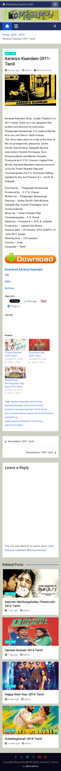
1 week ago (14, 743)
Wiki (7, 274)
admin (28, 70)
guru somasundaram (16, 413)
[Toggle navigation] (16, 26)
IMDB (7, 281)
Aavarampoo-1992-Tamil (39, 452)
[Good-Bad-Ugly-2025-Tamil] (39, 345)
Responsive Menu (55, 4)
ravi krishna (47, 413)
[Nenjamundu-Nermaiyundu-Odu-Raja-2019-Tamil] (15, 372)
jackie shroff (33, 413)
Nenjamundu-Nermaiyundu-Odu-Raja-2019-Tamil (15, 383)
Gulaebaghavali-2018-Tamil (23, 738)
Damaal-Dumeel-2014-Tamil (24, 650)
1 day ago (13, 610)
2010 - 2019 (10, 54)
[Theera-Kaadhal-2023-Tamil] (15, 345)
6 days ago (13, 699)
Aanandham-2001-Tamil (21, 441)
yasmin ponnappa (14, 425)
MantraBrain (32, 766)
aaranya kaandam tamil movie (26, 401)
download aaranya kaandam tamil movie (26, 409)
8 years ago (14, 70)
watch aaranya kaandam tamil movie (24, 421)
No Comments (44, 70)
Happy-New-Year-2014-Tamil (24, 694)
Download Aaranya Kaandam (24, 269)
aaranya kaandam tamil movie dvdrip (24, 405)
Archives (9, 288)
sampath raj (11, 417)
